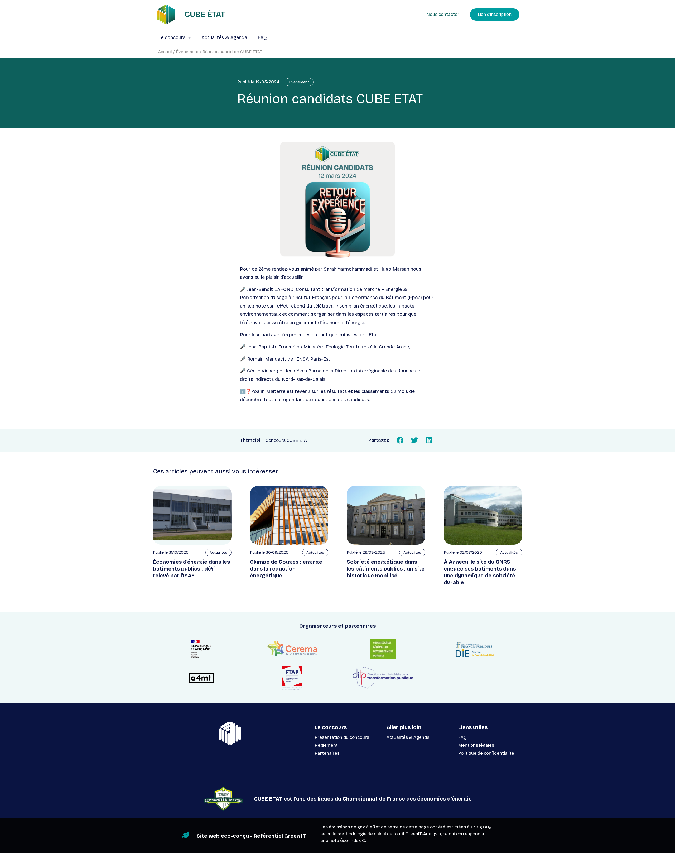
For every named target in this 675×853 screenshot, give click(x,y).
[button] (400, 440)
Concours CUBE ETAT (287, 440)
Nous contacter (443, 14)
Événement (187, 51)
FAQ (262, 37)
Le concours (171, 37)
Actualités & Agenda (224, 37)
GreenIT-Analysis (423, 834)
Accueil (165, 51)
